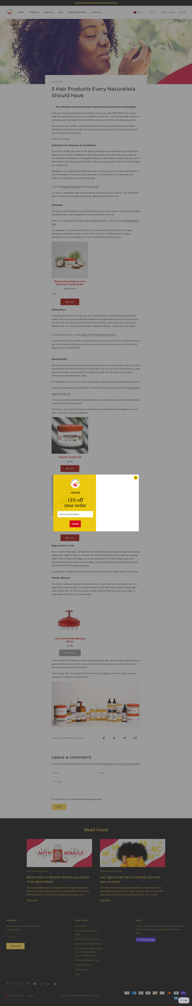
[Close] (136, 478)
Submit (75, 523)
